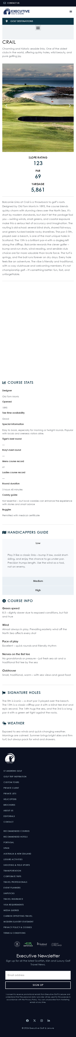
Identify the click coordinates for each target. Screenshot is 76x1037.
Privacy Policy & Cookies (18, 927)
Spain (6, 848)
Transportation (12, 871)
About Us (8, 811)
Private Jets (10, 794)
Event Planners (12, 888)
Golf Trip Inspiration (15, 777)
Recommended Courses (17, 831)
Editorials (9, 816)
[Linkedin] (48, 1020)
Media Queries (11, 910)
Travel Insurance (13, 899)
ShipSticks (9, 893)
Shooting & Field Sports (17, 865)
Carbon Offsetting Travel (18, 916)
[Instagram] (41, 1020)
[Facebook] (27, 1020)
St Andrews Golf (13, 771)
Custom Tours (11, 782)
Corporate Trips (12, 876)
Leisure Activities (13, 859)
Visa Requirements (14, 905)
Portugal (9, 842)
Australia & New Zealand (17, 854)
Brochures (9, 805)
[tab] (38, 543)
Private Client (11, 788)
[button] (71, 11)
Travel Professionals (15, 882)
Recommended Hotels (16, 837)
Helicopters (10, 799)
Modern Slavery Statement (18, 922)
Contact (9, 822)
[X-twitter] (34, 1020)
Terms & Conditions (14, 933)
